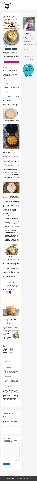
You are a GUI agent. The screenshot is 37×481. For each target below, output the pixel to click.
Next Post (19, 408)
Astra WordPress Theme (28, 478)
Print (16, 338)
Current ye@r (5, 465)
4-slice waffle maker (10, 209)
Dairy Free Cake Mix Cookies (28, 56)
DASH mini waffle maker (13, 156)
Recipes (9, 19)
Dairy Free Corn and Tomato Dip (28, 54)
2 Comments (5, 19)
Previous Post (4, 408)
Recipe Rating (5, 444)
